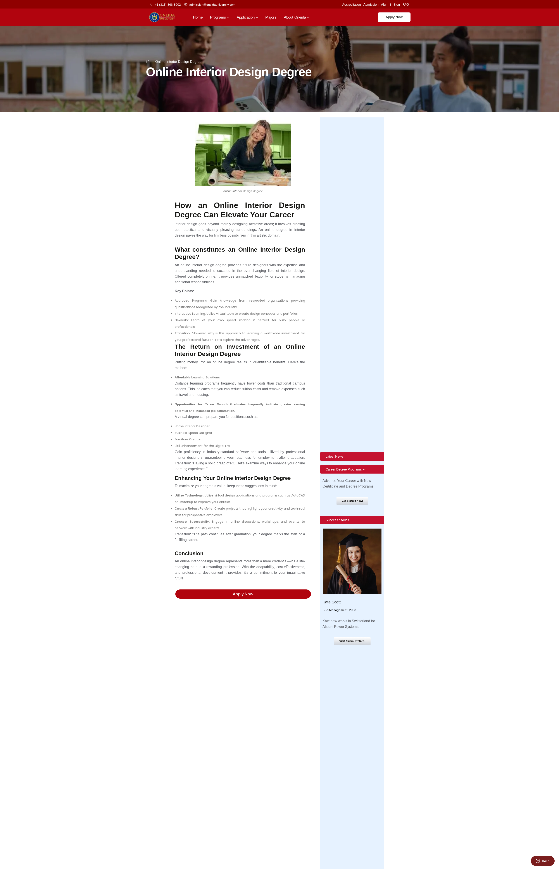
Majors (270, 17)
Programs (218, 17)
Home (198, 17)
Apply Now (394, 17)
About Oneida (295, 17)
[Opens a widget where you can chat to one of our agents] (543, 861)
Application (246, 17)
